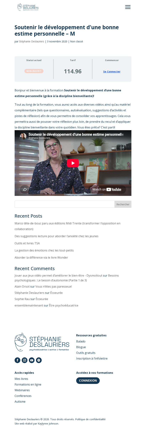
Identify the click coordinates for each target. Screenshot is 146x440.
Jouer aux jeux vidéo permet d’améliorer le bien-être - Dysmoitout (58, 275)
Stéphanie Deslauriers (31, 41)
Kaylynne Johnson (48, 423)
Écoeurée (56, 293)
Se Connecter (111, 71)
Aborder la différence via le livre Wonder (41, 257)
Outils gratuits (85, 353)
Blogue (81, 347)
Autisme (20, 401)
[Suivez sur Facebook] (17, 360)
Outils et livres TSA (27, 243)
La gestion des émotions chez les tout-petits (44, 250)
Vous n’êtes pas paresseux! (53, 286)
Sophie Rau (22, 299)
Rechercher (122, 204)
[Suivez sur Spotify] (39, 360)
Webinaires (22, 390)
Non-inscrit (34, 71)
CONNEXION (88, 380)
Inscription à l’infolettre (92, 358)
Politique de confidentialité (90, 419)
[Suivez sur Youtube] (32, 360)
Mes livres (21, 379)
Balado (80, 341)
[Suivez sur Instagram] (24, 360)
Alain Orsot (22, 286)
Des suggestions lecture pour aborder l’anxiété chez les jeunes (56, 236)
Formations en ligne (28, 384)
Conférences (23, 396)
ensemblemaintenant (29, 305)
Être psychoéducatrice (63, 305)
